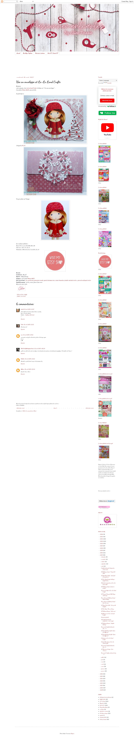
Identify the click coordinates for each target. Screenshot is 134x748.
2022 (101, 543)
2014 (101, 678)
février (103, 668)
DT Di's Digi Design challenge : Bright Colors (108, 580)
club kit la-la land (104, 711)
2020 (101, 548)
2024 (101, 539)
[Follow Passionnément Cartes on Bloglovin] (106, 502)
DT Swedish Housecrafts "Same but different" (108, 631)
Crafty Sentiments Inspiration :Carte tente (107, 568)
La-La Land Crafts (32, 88)
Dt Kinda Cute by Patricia (105, 697)
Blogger (72, 733)
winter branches (59, 280)
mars (102, 666)
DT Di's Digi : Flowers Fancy (107, 609)
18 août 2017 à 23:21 (29, 324)
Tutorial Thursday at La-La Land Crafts (107, 642)
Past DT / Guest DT (52, 53)
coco (22, 335)
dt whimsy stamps (104, 713)
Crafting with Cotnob (29, 315)
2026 (101, 534)
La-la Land (23, 296)
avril (102, 664)
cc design (102, 709)
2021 (101, 545)
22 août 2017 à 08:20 (39, 348)
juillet (102, 657)
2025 (101, 536)
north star (30, 280)
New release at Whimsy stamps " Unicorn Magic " (108, 598)
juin (102, 659)
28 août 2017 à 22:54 (30, 369)
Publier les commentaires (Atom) (29, 411)
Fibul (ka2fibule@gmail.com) (27, 348)
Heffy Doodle (102, 699)
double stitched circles (71, 280)
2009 (101, 690)
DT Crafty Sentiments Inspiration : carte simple (107, 620)
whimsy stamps (103, 719)
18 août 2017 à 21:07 (29, 309)
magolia (101, 715)
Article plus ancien (90, 408)
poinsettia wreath (38, 280)
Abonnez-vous (107, 100)
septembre (103, 563)
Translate (109, 83)
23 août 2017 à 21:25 (30, 358)
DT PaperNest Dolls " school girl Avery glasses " (108, 576)
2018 (101, 552)
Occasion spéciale (105, 617)
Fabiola (22, 358)
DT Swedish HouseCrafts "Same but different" (108, 635)
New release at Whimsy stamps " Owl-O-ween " (108, 602)
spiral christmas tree (49, 280)
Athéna (22, 369)
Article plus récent (20, 408)
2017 (101, 555)
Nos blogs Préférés (27, 53)
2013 (101, 681)
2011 (101, 685)
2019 (101, 550)
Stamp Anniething (103, 707)
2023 (101, 541)
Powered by (102, 106)
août (102, 566)
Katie (22, 324)
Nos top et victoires (40, 53)
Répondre (23, 319)
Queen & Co (102, 705)
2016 (101, 674)
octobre (103, 561)
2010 (101, 687)
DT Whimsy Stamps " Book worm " (108, 611)
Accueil (18, 53)
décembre (103, 557)
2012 (101, 683)
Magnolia (102, 703)
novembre (103, 559)
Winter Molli (25, 90)
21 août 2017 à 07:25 (28, 335)
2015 (101, 676)
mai (102, 661)
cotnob (22, 309)
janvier (103, 671)
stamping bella (103, 717)
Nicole (23, 145)
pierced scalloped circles (84, 280)
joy (26, 280)
